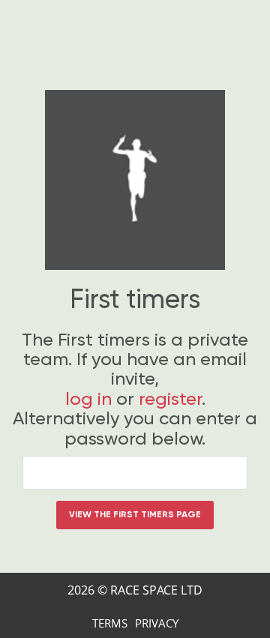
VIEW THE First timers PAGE (135, 514)
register (170, 398)
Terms (110, 623)
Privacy (156, 623)
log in (88, 398)
